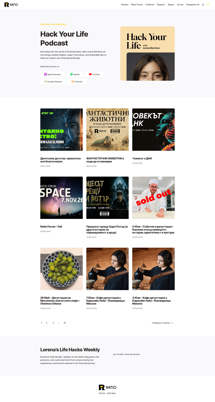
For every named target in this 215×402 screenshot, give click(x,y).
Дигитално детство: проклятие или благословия (60, 160)
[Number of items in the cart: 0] (202, 4)
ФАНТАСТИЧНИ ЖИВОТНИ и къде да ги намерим (105, 160)
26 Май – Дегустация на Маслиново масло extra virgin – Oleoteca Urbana (60, 300)
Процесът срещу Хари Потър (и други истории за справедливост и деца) (107, 229)
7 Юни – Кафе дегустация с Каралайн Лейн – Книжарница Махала (105, 300)
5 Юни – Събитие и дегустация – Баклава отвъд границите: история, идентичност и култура (153, 229)
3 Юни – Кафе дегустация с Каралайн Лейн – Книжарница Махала (151, 300)
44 (65, 323)
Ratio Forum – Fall (51, 226)
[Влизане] (208, 4)
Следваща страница (162, 323)
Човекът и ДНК (142, 158)
